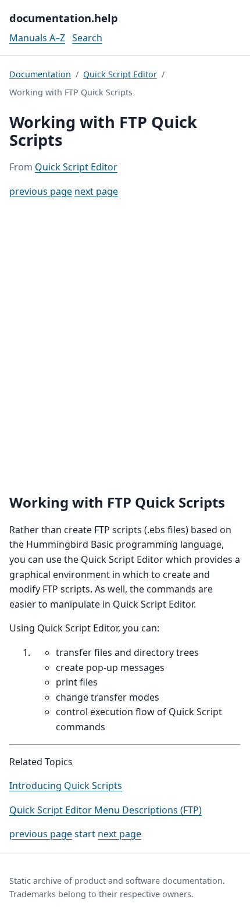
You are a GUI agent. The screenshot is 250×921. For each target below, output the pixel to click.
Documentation (40, 74)
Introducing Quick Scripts (65, 785)
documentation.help (63, 17)
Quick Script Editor (120, 74)
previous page (40, 191)
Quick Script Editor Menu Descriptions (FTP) (105, 810)
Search (87, 37)
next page (96, 191)
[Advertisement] (125, 346)
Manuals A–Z (37, 37)
